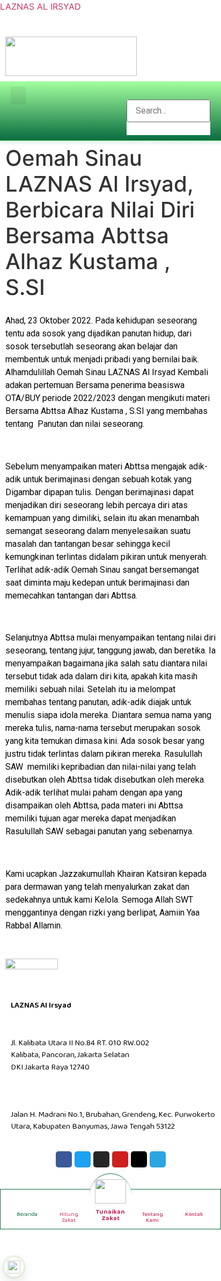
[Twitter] (83, 1159)
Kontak (194, 1214)
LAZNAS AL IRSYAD (40, 6)
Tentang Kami (152, 1217)
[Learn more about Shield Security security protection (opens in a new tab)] (14, 1267)
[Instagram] (101, 1159)
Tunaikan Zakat (110, 1215)
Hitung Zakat (69, 1217)
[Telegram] (158, 1159)
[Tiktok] (139, 1159)
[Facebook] (64, 1159)
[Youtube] (120, 1159)
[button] (18, 95)
